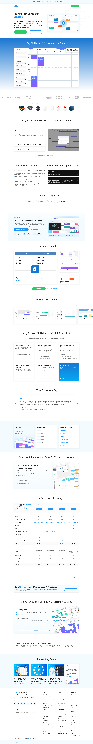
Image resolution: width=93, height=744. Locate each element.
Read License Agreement (39, 522)
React (27, 712)
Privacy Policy (60, 741)
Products (45, 692)
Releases (18, 712)
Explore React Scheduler (21, 229)
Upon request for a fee (50, 531)
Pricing (45, 6)
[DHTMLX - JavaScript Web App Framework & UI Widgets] (16, 6)
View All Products (46, 735)
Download (75, 6)
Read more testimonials (46, 416)
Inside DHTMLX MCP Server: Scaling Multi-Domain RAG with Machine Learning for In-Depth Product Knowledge (38, 679)
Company (73, 692)
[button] (78, 305)
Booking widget (27, 504)
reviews (28, 738)
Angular (41, 201)
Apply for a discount (71, 589)
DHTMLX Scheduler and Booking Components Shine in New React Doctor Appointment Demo (55, 679)
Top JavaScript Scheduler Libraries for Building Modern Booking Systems (21, 679)
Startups (23, 712)
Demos (59, 692)
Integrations (61, 709)
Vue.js (30, 201)
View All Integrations (61, 722)
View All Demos (61, 705)
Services (39, 6)
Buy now (39, 509)
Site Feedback (71, 741)
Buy (36, 32)
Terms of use (66, 741)
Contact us (73, 731)
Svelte (51, 201)
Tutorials (31, 712)
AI (14, 712)
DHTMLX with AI (62, 726)
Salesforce (63, 201)
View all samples (54, 288)
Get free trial (20, 32)
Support (73, 711)
